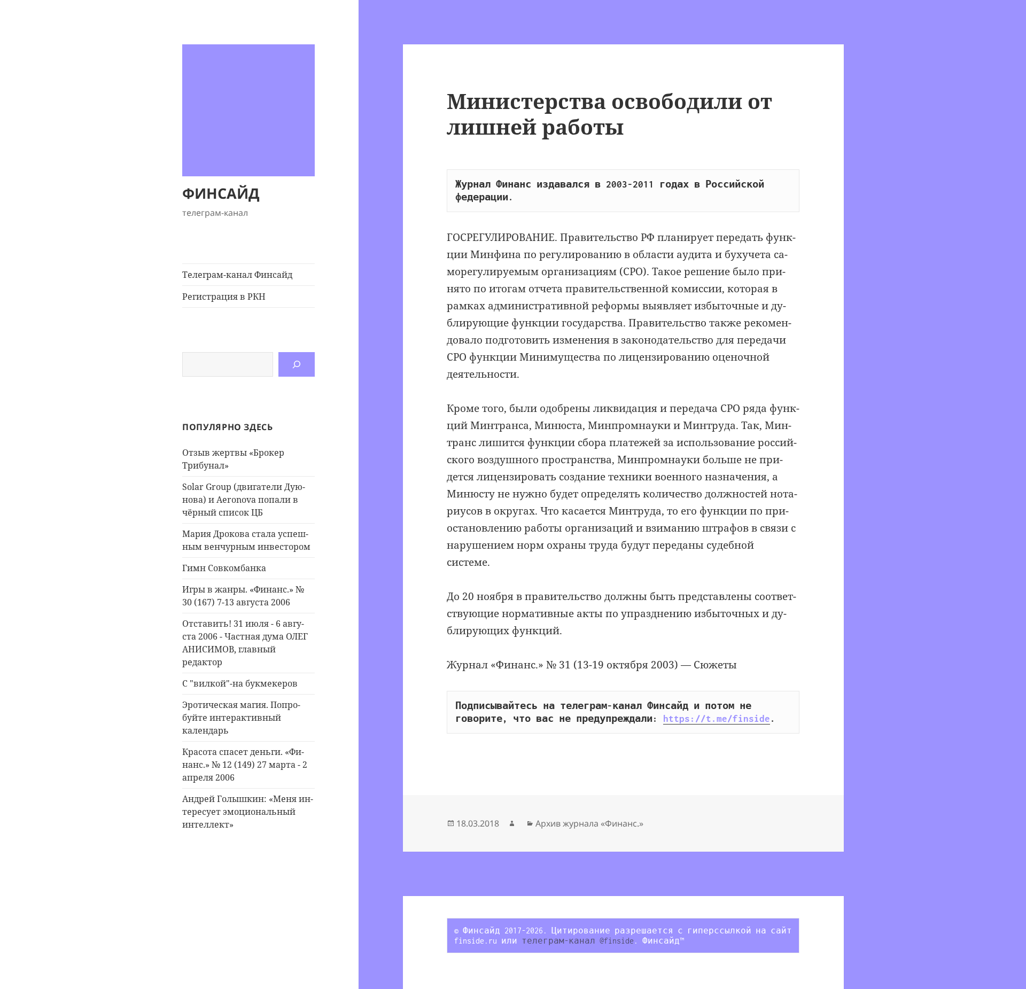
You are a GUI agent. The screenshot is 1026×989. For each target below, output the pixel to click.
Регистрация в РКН (224, 296)
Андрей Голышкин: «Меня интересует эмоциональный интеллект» (247, 811)
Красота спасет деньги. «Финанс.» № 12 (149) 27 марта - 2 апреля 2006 (244, 764)
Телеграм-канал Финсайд (237, 275)
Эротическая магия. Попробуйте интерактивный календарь (241, 717)
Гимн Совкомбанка (224, 568)
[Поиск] (296, 364)
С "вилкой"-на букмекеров (240, 683)
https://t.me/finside (716, 718)
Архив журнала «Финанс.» (589, 823)
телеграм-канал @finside (578, 940)
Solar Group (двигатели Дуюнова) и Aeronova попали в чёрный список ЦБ (243, 499)
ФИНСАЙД (221, 193)
